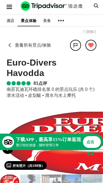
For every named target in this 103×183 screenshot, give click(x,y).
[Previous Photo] (7, 148)
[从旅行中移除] (90, 45)
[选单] (9, 7)
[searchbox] (95, 6)
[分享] (75, 45)
